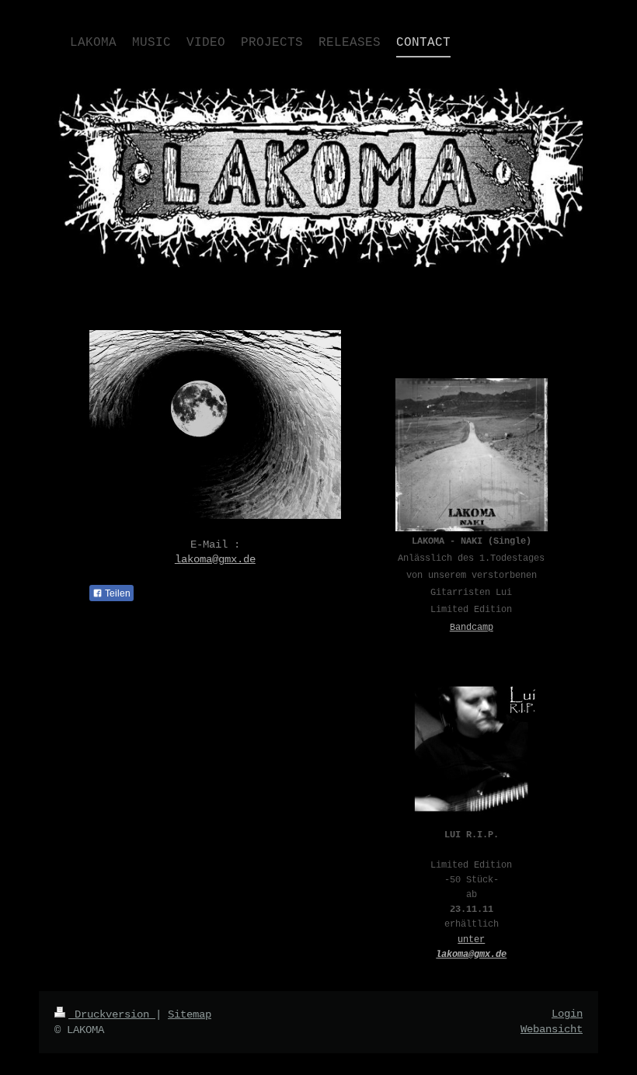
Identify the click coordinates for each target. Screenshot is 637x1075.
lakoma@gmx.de (215, 559)
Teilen (117, 593)
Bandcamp (471, 627)
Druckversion (111, 1014)
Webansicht (551, 1029)
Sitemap (189, 1014)
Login (567, 1013)
